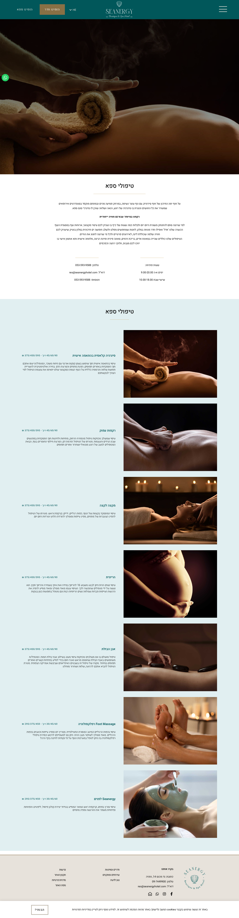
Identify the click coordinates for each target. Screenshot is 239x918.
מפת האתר (60, 885)
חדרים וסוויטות (112, 870)
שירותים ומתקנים (111, 875)
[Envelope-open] (150, 894)
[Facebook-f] (171, 894)
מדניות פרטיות (59, 880)
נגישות (62, 870)
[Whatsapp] (5, 77)
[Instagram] (164, 894)
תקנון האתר (60, 875)
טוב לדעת (115, 880)
